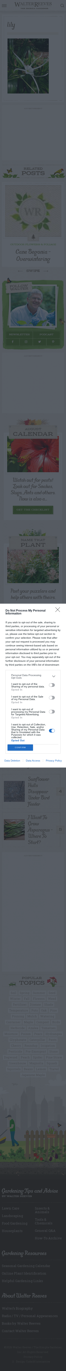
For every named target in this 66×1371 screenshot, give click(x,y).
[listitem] (33, 676)
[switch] (52, 685)
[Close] (58, 610)
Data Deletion (12, 760)
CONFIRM (20, 747)
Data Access (33, 760)
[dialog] (33, 686)
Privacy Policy (54, 760)
